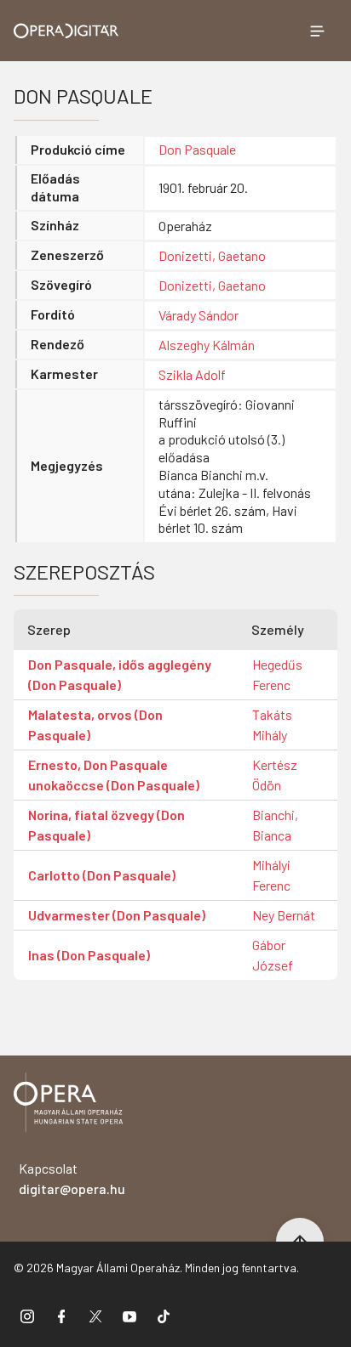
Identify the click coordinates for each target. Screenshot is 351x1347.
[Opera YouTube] (129, 1315)
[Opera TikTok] (163, 1315)
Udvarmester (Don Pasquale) (116, 915)
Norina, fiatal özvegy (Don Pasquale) (106, 825)
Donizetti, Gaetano (212, 255)
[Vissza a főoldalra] (68, 1105)
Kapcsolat (72, 1178)
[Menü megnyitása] (316, 30)
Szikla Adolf (192, 374)
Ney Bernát (283, 915)
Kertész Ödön (274, 774)
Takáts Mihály (272, 724)
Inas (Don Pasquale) (89, 955)
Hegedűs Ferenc (277, 674)
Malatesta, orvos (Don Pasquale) (95, 724)
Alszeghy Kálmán (206, 345)
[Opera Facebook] (61, 1315)
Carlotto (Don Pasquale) (102, 875)
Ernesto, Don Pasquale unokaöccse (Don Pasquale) (113, 774)
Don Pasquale (197, 149)
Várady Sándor (198, 315)
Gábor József (272, 955)
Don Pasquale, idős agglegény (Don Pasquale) (119, 674)
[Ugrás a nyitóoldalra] (66, 31)
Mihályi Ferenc (271, 875)
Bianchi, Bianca (275, 825)
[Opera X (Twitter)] (95, 1315)
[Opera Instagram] (27, 1315)
